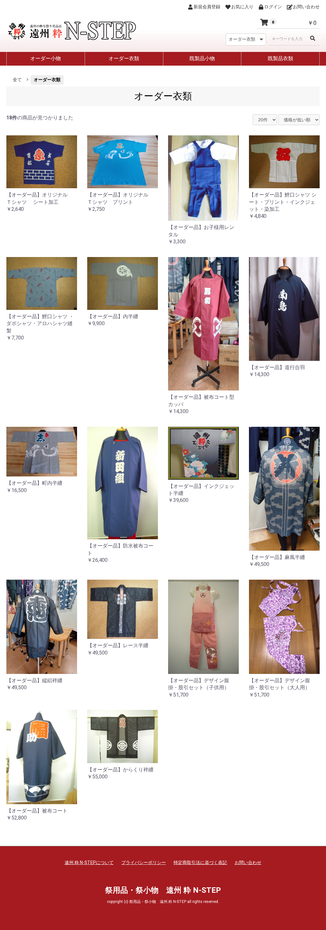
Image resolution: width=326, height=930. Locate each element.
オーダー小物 (45, 58)
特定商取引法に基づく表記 (200, 862)
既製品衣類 (280, 58)
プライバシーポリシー (143, 862)
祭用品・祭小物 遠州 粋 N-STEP (163, 890)
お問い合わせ (248, 862)
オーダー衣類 (124, 58)
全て (17, 79)
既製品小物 (202, 58)
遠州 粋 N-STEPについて (89, 862)
